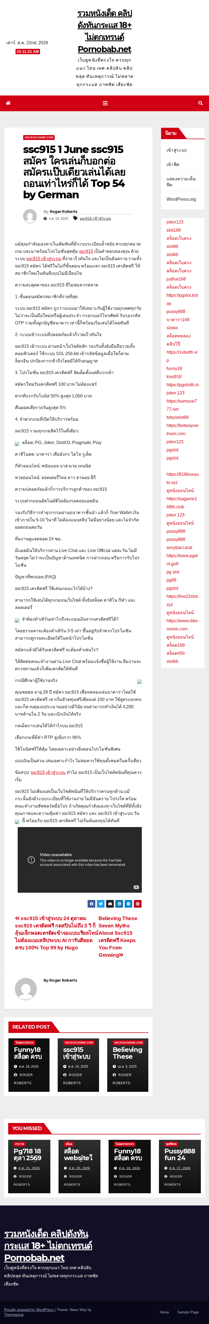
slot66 (172, 254)
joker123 (175, 222)
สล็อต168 (176, 645)
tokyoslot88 (178, 417)
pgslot (172, 450)
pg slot (173, 572)
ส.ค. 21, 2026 (29, 1168)
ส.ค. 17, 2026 (179, 1168)
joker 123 (176, 393)
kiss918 (174, 376)
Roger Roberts (64, 211)
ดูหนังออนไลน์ (180, 490)
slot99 (172, 246)
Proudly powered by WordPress (29, 1310)
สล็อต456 (176, 653)
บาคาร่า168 (178, 319)
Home (164, 1312)
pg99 (171, 580)
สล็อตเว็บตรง (179, 238)
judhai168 (176, 279)
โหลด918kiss (25, 1042)
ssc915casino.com (39, 137)
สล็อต (69, 1144)
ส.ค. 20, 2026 (79, 1168)
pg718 (19, 1144)
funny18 (174, 368)
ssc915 (86, 251)
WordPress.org (181, 199)
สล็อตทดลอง (179, 336)
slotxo (172, 328)
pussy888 (176, 311)
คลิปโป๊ (173, 344)
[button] (200, 103)
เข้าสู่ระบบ (177, 150)
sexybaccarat (179, 547)
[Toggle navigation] (105, 103)
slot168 (174, 230)
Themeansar (13, 1315)
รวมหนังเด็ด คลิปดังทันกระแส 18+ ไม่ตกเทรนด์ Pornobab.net (48, 1245)
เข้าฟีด (173, 164)
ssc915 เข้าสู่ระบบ (95, 218)
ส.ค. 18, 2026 (129, 1168)
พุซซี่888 (171, 1144)
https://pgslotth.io (183, 384)
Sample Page (188, 1312)
